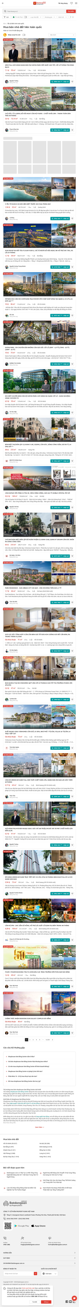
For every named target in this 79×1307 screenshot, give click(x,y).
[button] (73, 17)
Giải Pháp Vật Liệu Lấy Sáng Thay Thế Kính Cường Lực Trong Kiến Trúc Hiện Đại (59, 1181)
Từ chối (34, 1302)
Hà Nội (45, 1143)
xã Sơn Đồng (35, 1103)
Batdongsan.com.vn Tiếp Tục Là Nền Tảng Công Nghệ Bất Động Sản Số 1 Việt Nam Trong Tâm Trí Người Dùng (22, 1175)
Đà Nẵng (8, 1147)
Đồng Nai (45, 1150)
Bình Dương (46, 1147)
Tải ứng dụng (62, 3)
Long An (45, 1153)
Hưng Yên (45, 1157)
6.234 (48, 1040)
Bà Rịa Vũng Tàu (11, 1157)
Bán (4, 23)
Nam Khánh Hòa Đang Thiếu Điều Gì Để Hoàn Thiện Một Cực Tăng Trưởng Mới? (57, 1189)
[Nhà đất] (39, 3)
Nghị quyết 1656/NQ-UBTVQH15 (20, 1103)
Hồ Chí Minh (10, 1143)
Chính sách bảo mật (28, 1288)
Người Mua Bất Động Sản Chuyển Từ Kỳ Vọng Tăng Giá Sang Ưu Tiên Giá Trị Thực (59, 1174)
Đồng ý (46, 1302)
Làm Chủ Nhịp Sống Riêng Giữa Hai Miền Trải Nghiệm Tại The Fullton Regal (21, 1189)
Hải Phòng (9, 1153)
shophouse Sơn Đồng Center (19, 1092)
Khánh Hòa (9, 1150)
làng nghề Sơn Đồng (42, 1116)
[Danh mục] (3, 3)
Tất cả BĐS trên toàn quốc (15, 23)
